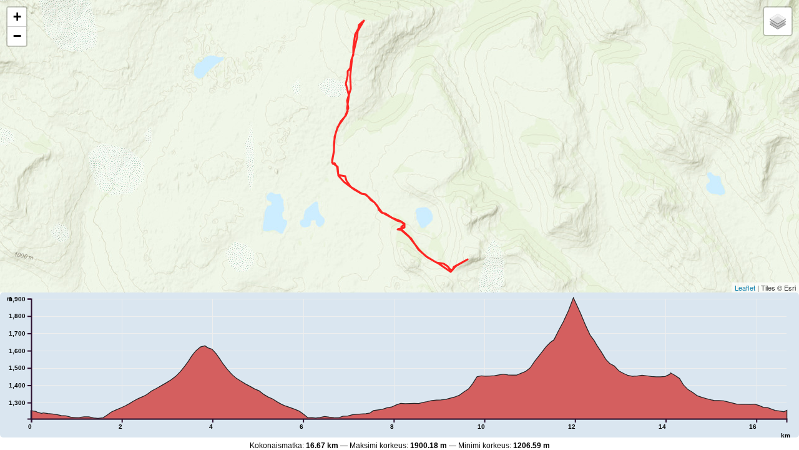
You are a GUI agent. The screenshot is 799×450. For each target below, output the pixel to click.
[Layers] (778, 21)
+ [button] (17, 16)
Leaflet (745, 287)
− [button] (17, 36)
